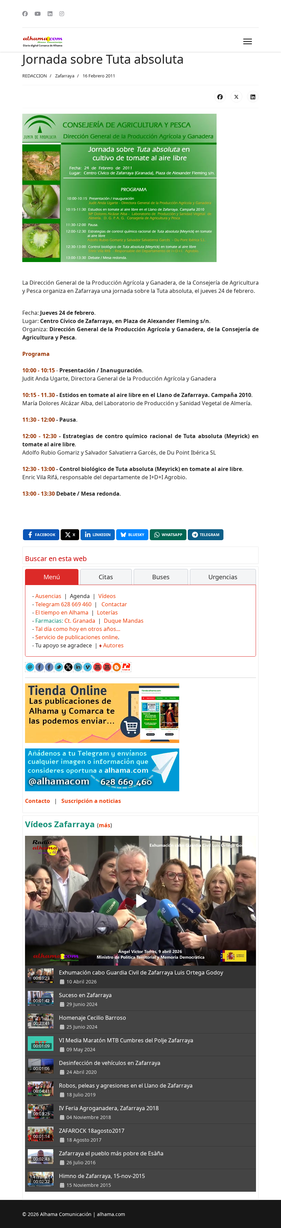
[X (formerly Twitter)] (236, 96)
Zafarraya (64, 76)
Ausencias (48, 596)
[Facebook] (25, 13)
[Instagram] (61, 13)
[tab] (51, 577)
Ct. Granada (79, 620)
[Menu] (247, 41)
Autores (113, 645)
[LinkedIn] (253, 96)
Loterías (107, 612)
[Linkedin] (50, 13)
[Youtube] (38, 13)
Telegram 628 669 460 (63, 604)
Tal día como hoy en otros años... (77, 629)
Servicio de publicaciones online (76, 637)
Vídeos (107, 596)
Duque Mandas (124, 620)
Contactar (114, 604)
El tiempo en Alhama (61, 612)
